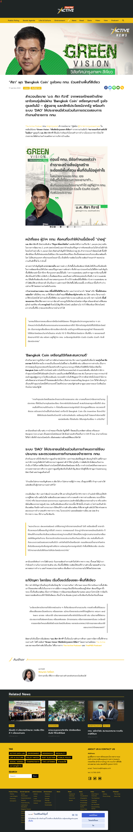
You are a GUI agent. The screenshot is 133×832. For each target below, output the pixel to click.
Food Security (25, 802)
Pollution (47, 794)
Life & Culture (45, 20)
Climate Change (47, 799)
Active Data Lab (17, 753)
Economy (12, 798)
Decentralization (95, 726)
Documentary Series (95, 807)
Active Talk (117, 796)
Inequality (61, 753)
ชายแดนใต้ (62, 762)
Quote (71, 800)
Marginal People (26, 809)
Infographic (83, 798)
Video (97, 20)
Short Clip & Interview (94, 795)
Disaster (47, 796)
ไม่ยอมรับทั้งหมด (93, 820)
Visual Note (83, 800)
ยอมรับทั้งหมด (93, 815)
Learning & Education (24, 806)
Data (89, 20)
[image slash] (68, 20)
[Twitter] (95, 778)
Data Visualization (84, 795)
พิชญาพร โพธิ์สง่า (46, 671)
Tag (11, 749)
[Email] (118, 89)
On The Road (95, 804)
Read (81, 20)
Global (36, 794)
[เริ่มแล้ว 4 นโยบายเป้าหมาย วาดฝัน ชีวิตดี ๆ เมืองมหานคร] (27, 711)
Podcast (115, 20)
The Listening (48, 762)
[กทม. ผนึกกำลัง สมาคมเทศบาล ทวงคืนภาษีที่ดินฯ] (106, 711)
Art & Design (37, 801)
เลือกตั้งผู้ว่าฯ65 (36, 88)
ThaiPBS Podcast (94, 645)
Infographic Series (83, 806)
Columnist (72, 798)
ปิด (93, 825)
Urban (26, 88)
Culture (36, 803)
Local (35, 798)
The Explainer (95, 798)
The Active (100, 642)
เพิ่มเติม (30, 821)
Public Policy (13, 20)
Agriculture (48, 802)
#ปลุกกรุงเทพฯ (52, 126)
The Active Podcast (33, 126)
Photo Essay (106, 796)
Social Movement (24, 795)
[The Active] (65, 10)
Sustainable (53, 726)
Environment (60, 20)
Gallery (105, 794)
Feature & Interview (72, 795)
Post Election (48, 757)
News (74, 20)
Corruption (13, 801)
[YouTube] (100, 778)
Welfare (23, 800)
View (106, 20)
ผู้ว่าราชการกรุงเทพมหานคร (89, 126)
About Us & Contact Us (101, 749)
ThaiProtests (32, 762)
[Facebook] (106, 89)
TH (76, 815)
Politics (106, 726)
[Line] (114, 89)
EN (73, 815)
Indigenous (47, 753)
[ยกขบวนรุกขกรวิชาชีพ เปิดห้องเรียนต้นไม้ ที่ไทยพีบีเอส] (66, 711)
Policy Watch (32, 757)
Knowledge (83, 802)
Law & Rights (14, 796)
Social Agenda (29, 20)
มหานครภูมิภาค (16, 766)
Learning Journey (94, 801)
